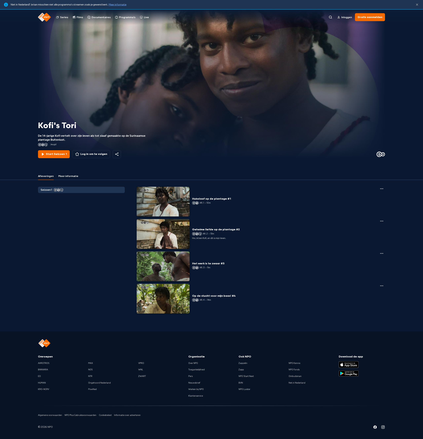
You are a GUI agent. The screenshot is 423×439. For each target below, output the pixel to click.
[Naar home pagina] (44, 17)
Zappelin (243, 363)
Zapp (241, 370)
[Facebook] (375, 427)
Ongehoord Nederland (99, 383)
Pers (190, 376)
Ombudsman (295, 376)
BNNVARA (43, 370)
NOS (90, 370)
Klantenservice (195, 396)
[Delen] (117, 154)
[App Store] (349, 364)
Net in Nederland (297, 383)
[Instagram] (383, 427)
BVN (241, 383)
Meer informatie (117, 4)
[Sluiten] (417, 5)
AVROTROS (43, 363)
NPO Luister (244, 389)
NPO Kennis (294, 363)
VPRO (141, 363)
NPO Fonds (294, 370)
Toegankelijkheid (196, 370)
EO (39, 376)
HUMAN (42, 383)
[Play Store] (349, 373)
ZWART (142, 376)
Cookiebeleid (105, 415)
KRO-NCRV (43, 389)
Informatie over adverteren (127, 415)
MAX (90, 363)
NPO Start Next (246, 376)
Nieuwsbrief (194, 383)
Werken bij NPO (196, 389)
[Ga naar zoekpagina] (330, 17)
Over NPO (193, 363)
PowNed (92, 389)
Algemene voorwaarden (50, 415)
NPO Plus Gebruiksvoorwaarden (80, 415)
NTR (90, 376)
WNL (140, 370)
